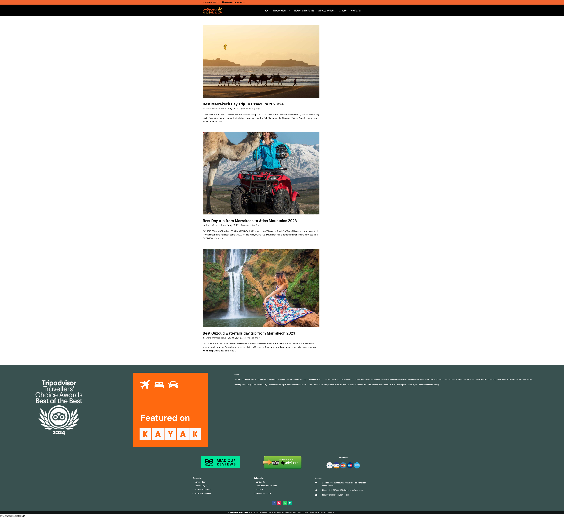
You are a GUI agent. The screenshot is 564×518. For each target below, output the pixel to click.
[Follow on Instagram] (279, 503)
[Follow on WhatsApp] (285, 503)
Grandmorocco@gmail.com (338, 495)
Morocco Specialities (304, 10)
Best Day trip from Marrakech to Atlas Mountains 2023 (250, 221)
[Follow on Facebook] (274, 503)
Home (267, 10)
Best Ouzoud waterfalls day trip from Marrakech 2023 (249, 333)
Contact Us (260, 482)
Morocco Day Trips (251, 108)
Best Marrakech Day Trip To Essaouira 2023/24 (243, 104)
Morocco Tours (280, 10)
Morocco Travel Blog (203, 493)
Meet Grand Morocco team (266, 486)
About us (343, 10)
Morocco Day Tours (327, 10)
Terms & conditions (263, 493)
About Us (259, 490)
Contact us (356, 10)
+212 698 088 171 (335, 490)
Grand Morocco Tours (215, 108)
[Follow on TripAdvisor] (290, 503)
